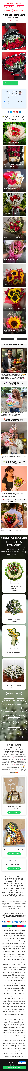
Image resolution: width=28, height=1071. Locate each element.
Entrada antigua (22, 338)
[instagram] (14, 1065)
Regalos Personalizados (14, 708)
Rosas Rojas (7, 10)
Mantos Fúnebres (21, 722)
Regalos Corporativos (14, 726)
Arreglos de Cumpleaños (14, 3)
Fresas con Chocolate (8, 711)
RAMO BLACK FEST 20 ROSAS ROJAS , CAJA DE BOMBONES (13, 165)
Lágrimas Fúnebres (7, 722)
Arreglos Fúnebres (9, 7)
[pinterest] (17, 1065)
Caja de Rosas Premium (9, 729)
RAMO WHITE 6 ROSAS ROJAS (11, 143)
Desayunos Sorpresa (18, 10)
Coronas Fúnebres (9, 715)
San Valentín (20, 7)
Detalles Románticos (14, 719)
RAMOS (17, 20)
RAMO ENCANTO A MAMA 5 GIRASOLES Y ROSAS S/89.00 (14, 283)
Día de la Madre (7, 704)
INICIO (12, 20)
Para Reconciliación (14, 733)
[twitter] (12, 1063)
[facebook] (3, 1063)
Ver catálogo (14, 590)
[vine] (9, 1063)
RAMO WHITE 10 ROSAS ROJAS (12, 213)
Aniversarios (21, 715)
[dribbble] (6, 1063)
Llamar (23, 1063)
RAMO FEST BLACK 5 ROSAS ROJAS (13, 237)
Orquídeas (22, 729)
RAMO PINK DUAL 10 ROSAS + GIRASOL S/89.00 (14, 331)
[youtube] (11, 1065)
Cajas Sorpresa (22, 711)
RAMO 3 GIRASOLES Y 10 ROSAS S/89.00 (14, 308)
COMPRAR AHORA (11, 83)
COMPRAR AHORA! (14, 812)
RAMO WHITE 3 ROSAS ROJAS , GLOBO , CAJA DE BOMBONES (14, 189)
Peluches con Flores (20, 704)
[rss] (15, 1063)
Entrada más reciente (7, 338)
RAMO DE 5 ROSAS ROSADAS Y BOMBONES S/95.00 (12, 260)
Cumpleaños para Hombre (14, 737)
